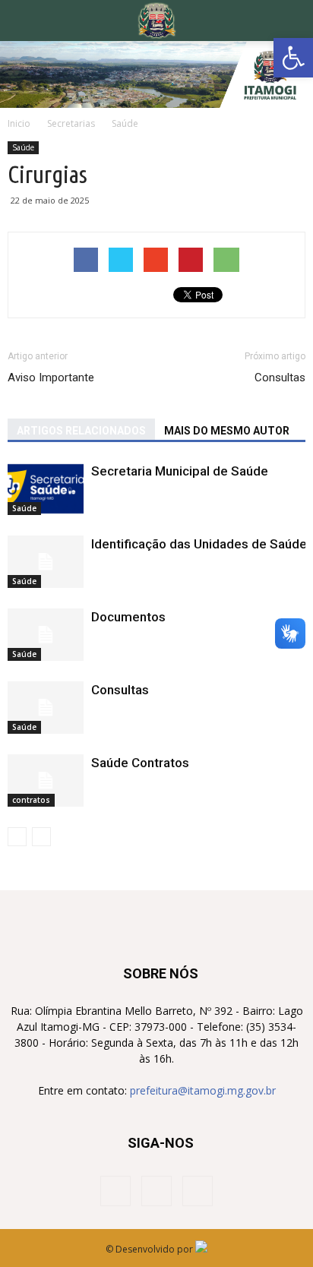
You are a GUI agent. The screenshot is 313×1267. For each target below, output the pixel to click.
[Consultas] (46, 707)
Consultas (280, 377)
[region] (156, 74)
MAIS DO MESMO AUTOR (226, 431)
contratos (31, 800)
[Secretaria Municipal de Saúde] (46, 489)
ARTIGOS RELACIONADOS (81, 431)
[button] (293, 57)
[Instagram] (156, 1191)
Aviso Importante (51, 377)
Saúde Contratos (140, 762)
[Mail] (197, 1191)
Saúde (23, 147)
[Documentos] (46, 634)
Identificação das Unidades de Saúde (199, 543)
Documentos (128, 616)
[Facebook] (115, 1191)
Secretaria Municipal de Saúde (179, 471)
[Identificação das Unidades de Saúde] (46, 562)
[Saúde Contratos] (46, 780)
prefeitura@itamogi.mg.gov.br (203, 1090)
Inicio (19, 123)
